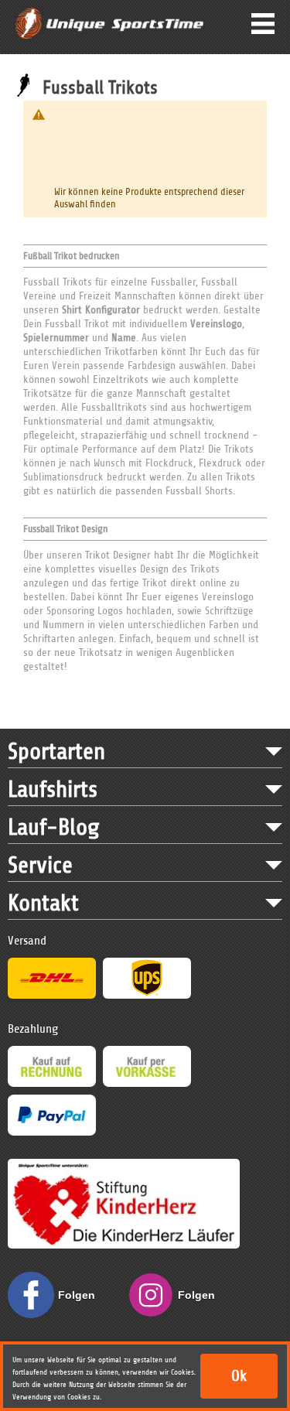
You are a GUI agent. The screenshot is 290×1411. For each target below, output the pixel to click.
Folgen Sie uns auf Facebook (81, 1303)
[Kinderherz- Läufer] (124, 1165)
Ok (239, 1376)
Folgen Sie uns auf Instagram (201, 1303)
